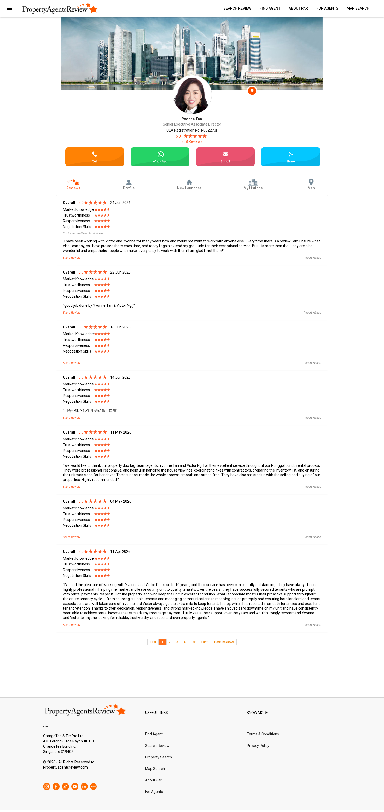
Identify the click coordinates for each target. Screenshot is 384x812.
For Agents (327, 8)
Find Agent (270, 8)
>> (194, 642)
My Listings (253, 188)
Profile (129, 188)
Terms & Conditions (263, 734)
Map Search (358, 8)
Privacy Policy (258, 745)
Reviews (73, 188)
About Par (153, 780)
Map (311, 188)
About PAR (298, 8)
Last (204, 642)
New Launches (189, 188)
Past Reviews (224, 642)
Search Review (237, 8)
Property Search (158, 757)
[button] (9, 8)
